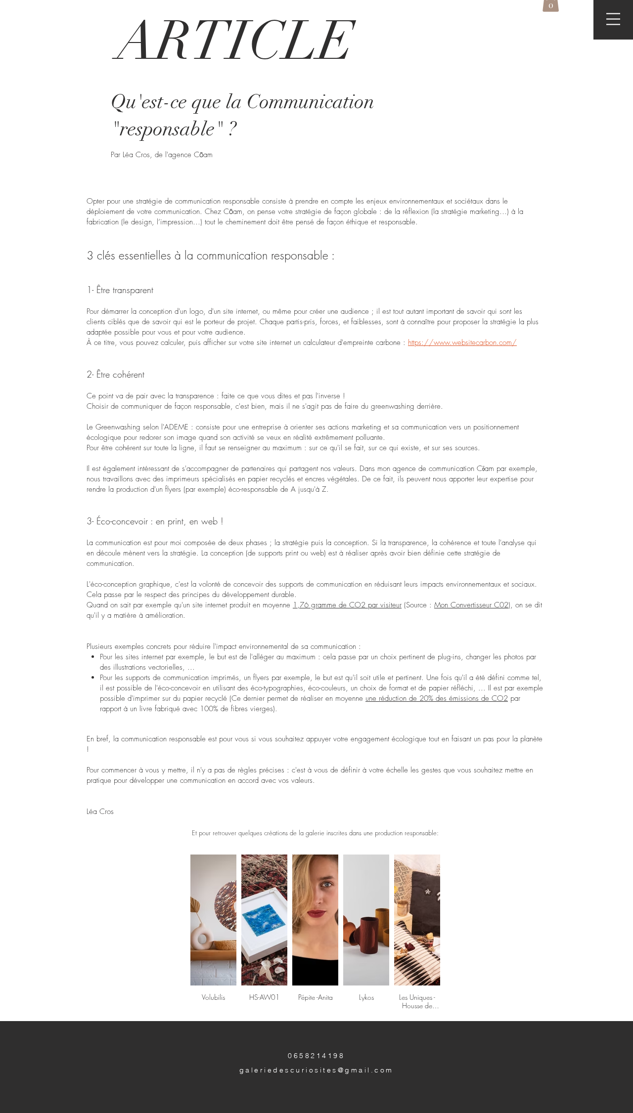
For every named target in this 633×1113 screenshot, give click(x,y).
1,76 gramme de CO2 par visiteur (347, 605)
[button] (613, 19)
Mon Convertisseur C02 (471, 605)
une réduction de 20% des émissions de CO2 (436, 698)
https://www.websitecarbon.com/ (462, 342)
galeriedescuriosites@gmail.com (316, 1070)
